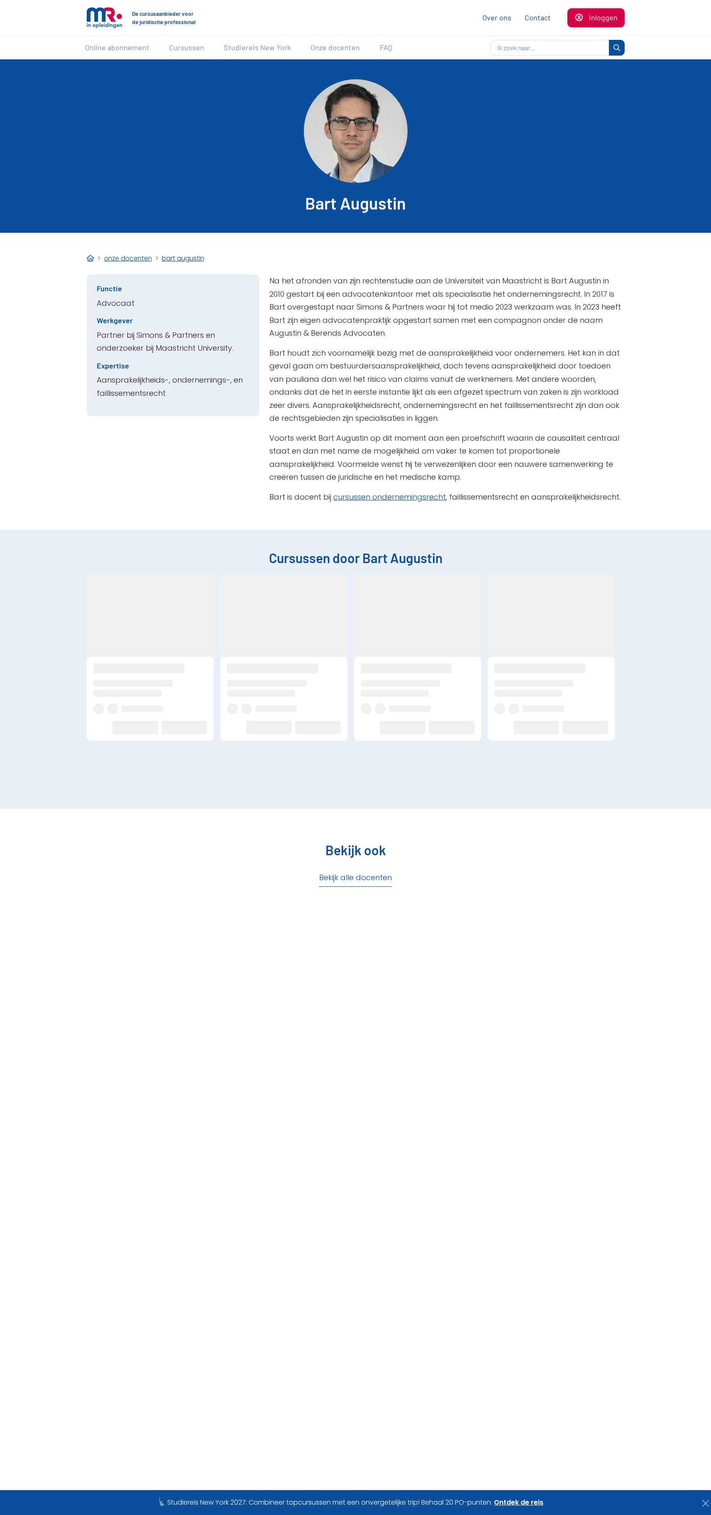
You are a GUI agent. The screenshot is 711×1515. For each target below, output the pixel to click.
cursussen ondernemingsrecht (389, 497)
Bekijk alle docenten (355, 877)
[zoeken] (617, 48)
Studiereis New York (257, 47)
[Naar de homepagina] (104, 17)
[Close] (706, 1503)
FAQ (386, 47)
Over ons (496, 17)
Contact (538, 17)
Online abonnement (117, 47)
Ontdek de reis (518, 1502)
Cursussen (186, 47)
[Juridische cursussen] (90, 258)
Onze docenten (335, 47)
